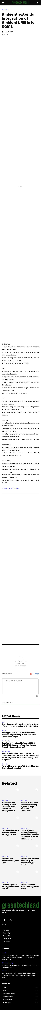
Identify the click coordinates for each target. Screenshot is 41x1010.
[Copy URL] (12, 191)
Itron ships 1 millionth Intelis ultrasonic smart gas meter (10, 833)
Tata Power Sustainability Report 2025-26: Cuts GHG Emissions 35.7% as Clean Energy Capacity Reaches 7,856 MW (19, 745)
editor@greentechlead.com (10, 488)
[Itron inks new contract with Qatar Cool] (11, 848)
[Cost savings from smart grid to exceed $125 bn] (11, 874)
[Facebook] (25, 191)
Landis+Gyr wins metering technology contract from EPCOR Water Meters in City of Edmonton (30, 835)
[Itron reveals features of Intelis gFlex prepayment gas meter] (30, 848)
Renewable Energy (8, 963)
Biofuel (4, 730)
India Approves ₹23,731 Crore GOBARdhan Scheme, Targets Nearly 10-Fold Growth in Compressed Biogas (19, 735)
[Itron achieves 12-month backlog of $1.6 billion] (30, 874)
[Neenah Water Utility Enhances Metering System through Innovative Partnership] (30, 792)
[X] (20, 191)
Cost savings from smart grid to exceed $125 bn (10, 887)
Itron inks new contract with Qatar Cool (10, 861)
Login (37, 673)
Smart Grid (5, 10)
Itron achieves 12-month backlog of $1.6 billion (30, 887)
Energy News (5, 764)
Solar (3, 722)
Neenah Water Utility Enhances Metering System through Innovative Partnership (29, 807)
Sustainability (6, 741)
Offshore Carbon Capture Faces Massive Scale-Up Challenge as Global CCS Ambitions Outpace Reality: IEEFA (20, 957)
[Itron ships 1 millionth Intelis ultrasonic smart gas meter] (11, 820)
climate (4, 953)
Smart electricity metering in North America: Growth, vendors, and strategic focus (9, 807)
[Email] (29, 191)
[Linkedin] (16, 191)
